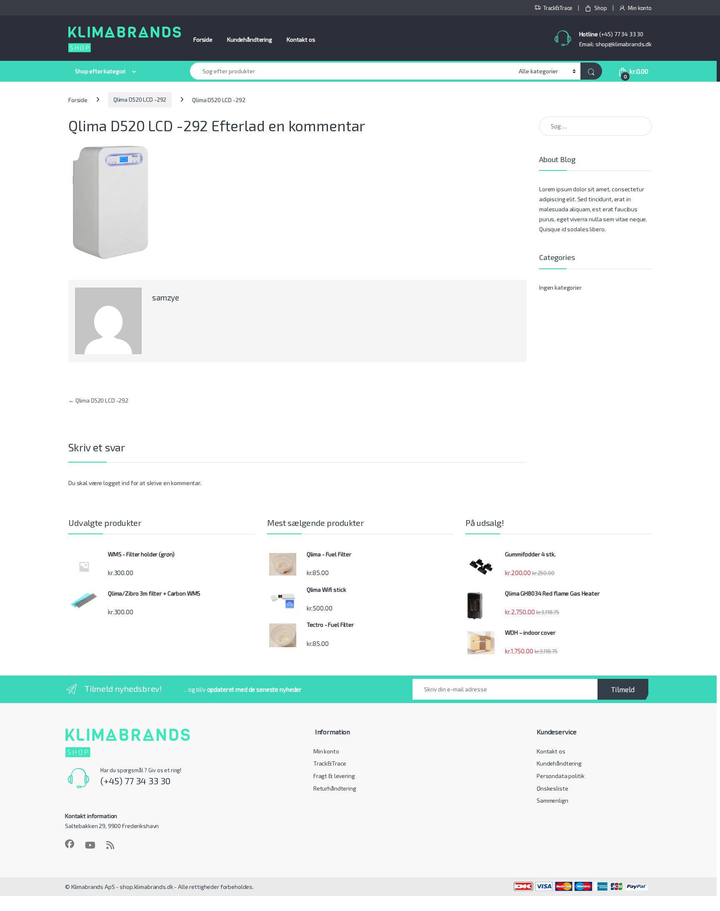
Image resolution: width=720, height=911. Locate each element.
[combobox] (352, 71)
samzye (165, 297)
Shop (600, 8)
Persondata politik (560, 775)
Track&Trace (557, 8)
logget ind (116, 482)
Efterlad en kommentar (288, 125)
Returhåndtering (334, 788)
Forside (202, 39)
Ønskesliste (552, 788)
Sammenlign (552, 800)
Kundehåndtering (249, 39)
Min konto (640, 8)
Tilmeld (623, 689)
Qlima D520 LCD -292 (139, 99)
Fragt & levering (334, 775)
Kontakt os (301, 39)
